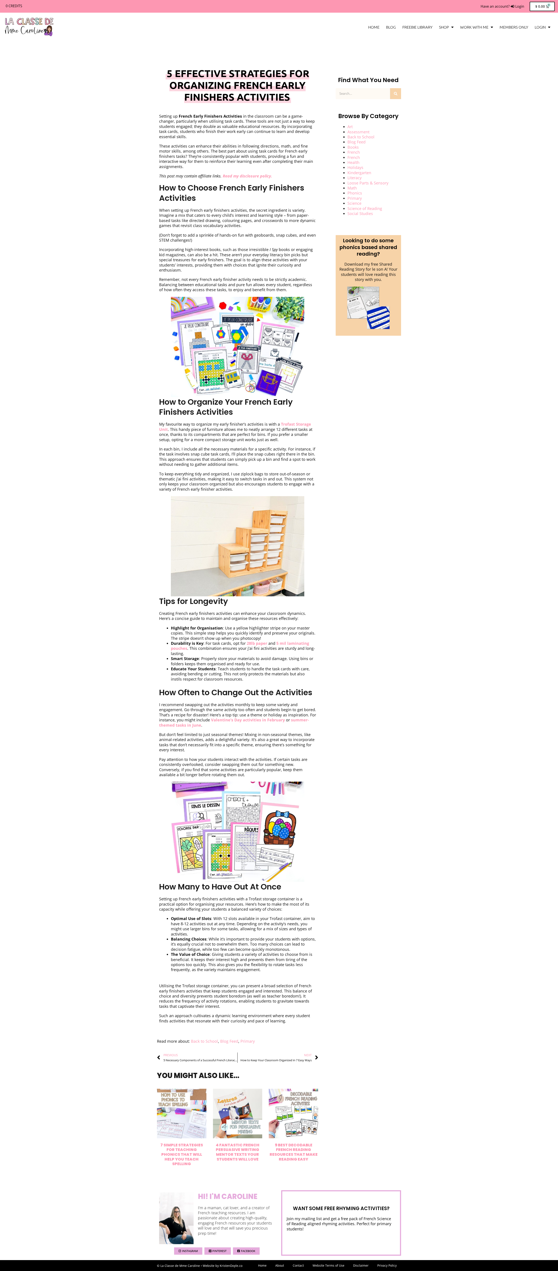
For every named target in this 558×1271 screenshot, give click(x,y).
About (279, 1265)
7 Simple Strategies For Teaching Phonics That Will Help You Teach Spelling (181, 1154)
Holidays (355, 167)
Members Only (514, 26)
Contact (298, 1265)
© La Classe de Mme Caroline (178, 1266)
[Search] (395, 93)
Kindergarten (359, 172)
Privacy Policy (387, 1265)
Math (352, 188)
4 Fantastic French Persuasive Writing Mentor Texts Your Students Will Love (237, 1152)
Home (373, 26)
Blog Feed (229, 1041)
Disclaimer (361, 1265)
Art (350, 126)
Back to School (204, 1041)
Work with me (474, 26)
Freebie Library (417, 26)
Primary (247, 1041)
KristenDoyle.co (231, 1266)
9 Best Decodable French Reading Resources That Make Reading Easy (294, 1152)
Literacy (354, 177)
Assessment (358, 131)
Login (540, 26)
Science (354, 203)
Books (353, 147)
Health (353, 162)
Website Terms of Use (328, 1265)
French (353, 152)
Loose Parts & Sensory (367, 183)
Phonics (354, 193)
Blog (391, 26)
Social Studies (360, 213)
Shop (444, 26)
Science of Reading (364, 208)
